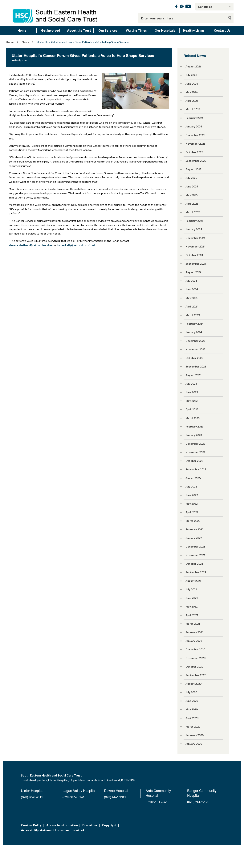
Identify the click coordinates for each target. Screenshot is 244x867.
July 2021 (191, 589)
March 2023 (192, 417)
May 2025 (191, 195)
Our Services (107, 30)
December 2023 (195, 340)
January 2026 (193, 126)
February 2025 (194, 220)
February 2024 (194, 323)
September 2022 (195, 469)
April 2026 (191, 100)
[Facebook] (176, 7)
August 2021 (193, 580)
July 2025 (191, 177)
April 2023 (191, 409)
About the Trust (79, 30)
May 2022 (191, 503)
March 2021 (192, 623)
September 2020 (195, 675)
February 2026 (194, 117)
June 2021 (191, 598)
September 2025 (195, 160)
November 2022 (195, 452)
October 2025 (194, 152)
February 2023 (194, 426)
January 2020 (193, 743)
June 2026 (191, 83)
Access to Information (62, 825)
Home (22, 30)
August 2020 (193, 683)
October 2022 (194, 460)
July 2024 (191, 280)
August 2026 (193, 66)
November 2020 (195, 658)
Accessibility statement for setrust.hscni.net (52, 830)
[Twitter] (181, 7)
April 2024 (191, 306)
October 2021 (194, 563)
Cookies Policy (31, 825)
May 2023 (191, 400)
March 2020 (192, 726)
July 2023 (191, 383)
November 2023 (195, 349)
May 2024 (191, 297)
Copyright (109, 825)
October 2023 (194, 357)
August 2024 (193, 272)
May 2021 (191, 606)
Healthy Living (193, 30)
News (25, 42)
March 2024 (192, 315)
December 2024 (195, 237)
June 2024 (191, 289)
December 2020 (195, 649)
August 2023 (193, 375)
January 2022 (193, 538)
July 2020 (191, 692)
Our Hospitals (165, 30)
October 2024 (194, 255)
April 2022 (191, 512)
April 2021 (191, 615)
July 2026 (191, 75)
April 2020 (191, 718)
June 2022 (191, 495)
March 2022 (192, 520)
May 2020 (191, 709)
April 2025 (191, 203)
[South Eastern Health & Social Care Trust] (55, 13)
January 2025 (193, 229)
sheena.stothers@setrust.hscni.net (31, 245)
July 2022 (191, 486)
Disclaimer (89, 825)
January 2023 (193, 435)
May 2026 (191, 92)
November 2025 (195, 143)
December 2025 (195, 135)
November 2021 (195, 555)
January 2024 (193, 332)
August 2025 (193, 169)
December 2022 (195, 443)
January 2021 (193, 640)
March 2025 (192, 212)
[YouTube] (188, 7)
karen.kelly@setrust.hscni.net (76, 245)
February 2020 (194, 735)
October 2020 (194, 666)
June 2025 (191, 186)
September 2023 (195, 366)
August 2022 (193, 478)
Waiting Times (136, 30)
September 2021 (195, 572)
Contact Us (222, 30)
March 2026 (192, 109)
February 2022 (194, 529)
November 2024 (195, 246)
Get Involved (50, 30)
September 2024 (195, 263)
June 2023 (191, 392)
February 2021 (194, 632)
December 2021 (195, 546)
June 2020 (191, 700)
